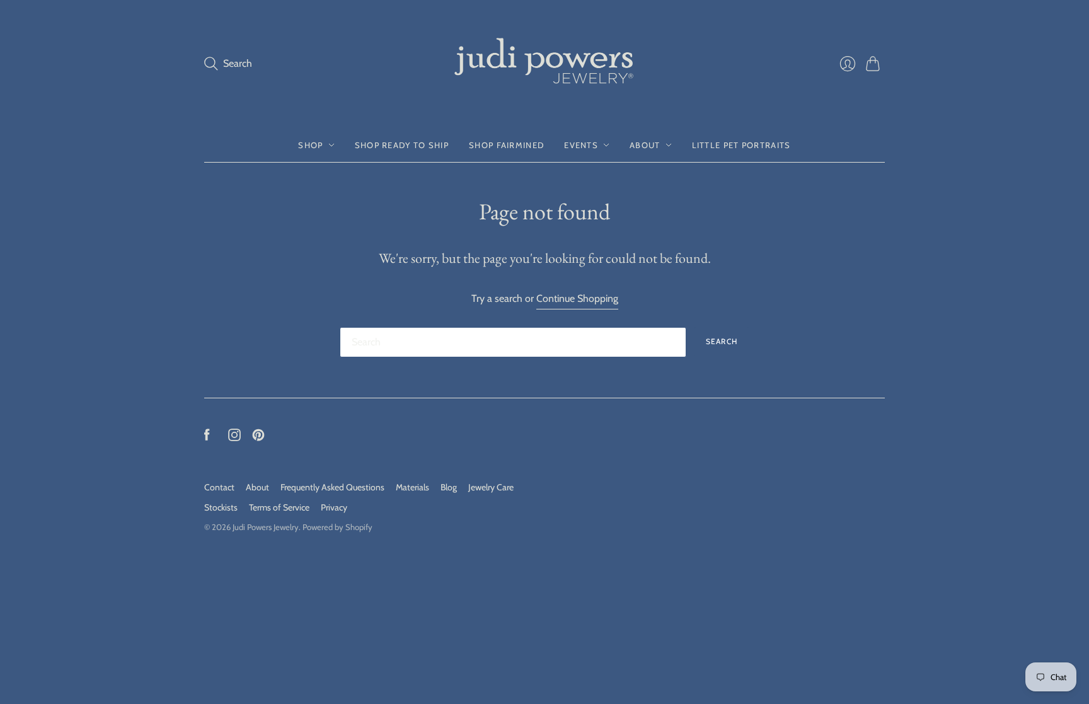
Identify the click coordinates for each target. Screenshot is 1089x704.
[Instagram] (234, 438)
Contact (219, 487)
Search (721, 341)
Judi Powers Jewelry (266, 527)
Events (581, 145)
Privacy (334, 507)
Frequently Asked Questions (332, 487)
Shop (310, 145)
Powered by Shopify (337, 527)
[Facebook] (207, 438)
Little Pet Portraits (741, 145)
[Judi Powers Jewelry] (544, 64)
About (645, 145)
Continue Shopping (577, 298)
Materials (412, 487)
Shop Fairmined (506, 145)
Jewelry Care (491, 487)
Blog (449, 487)
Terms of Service (279, 507)
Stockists (221, 507)
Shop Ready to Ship (402, 145)
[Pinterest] (258, 438)
